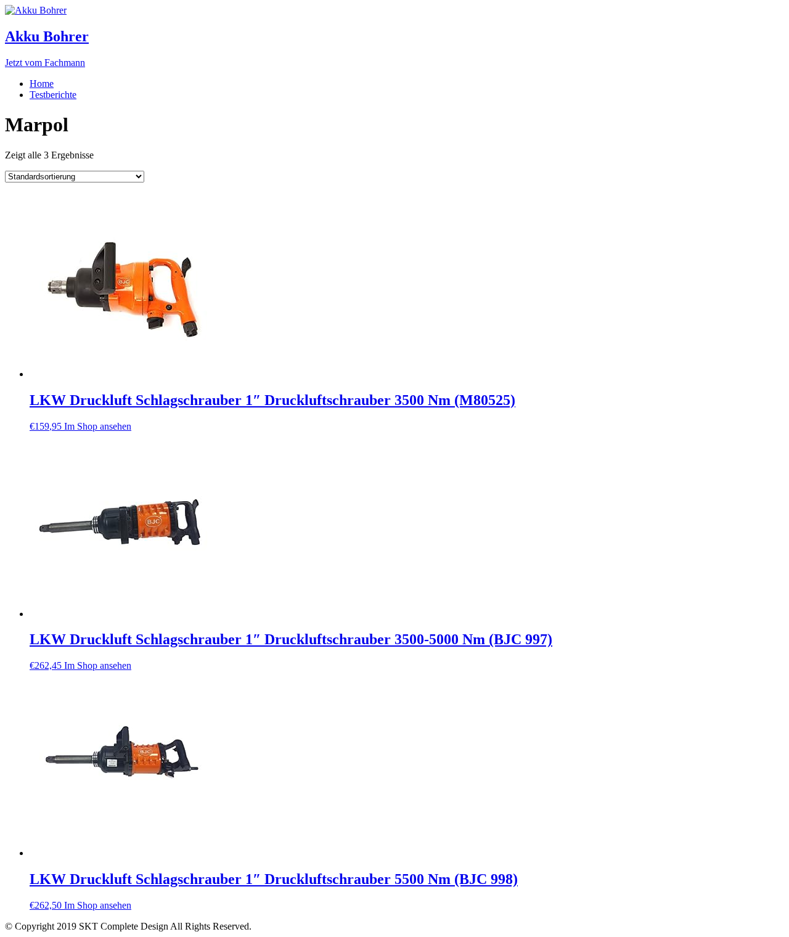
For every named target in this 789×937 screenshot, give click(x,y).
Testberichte (53, 94)
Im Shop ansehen (97, 426)
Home (42, 83)
